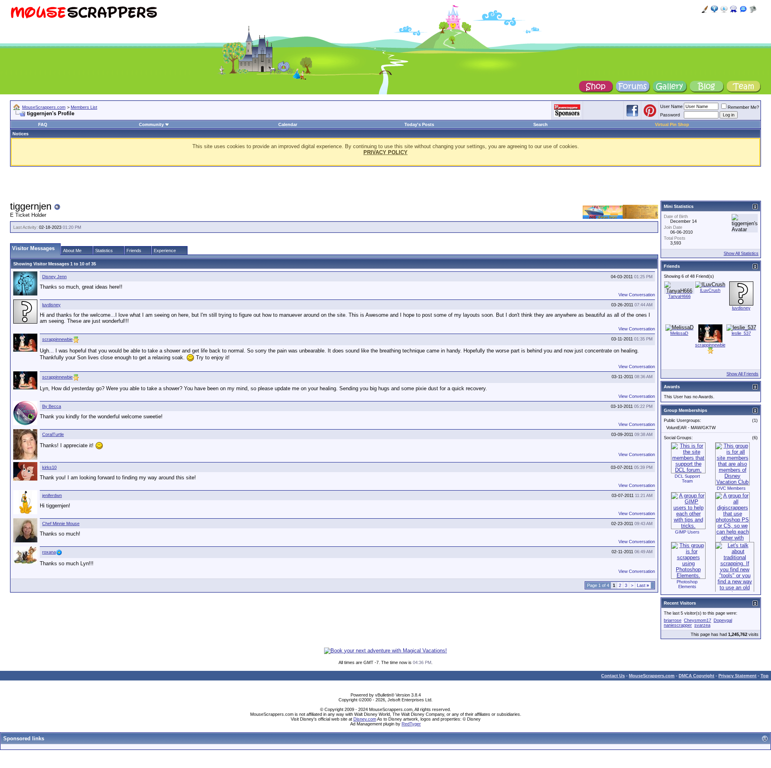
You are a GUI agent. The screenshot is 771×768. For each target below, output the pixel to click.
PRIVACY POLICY (385, 152)
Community (151, 124)
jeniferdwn (52, 495)
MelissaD (679, 333)
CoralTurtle (53, 434)
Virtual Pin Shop (672, 124)
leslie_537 (741, 333)
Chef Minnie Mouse (61, 523)
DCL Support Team (687, 478)
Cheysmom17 (697, 620)
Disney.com (364, 719)
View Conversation (636, 294)
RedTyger (411, 723)
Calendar (287, 124)
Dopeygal (723, 620)
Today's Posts (419, 124)
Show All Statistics (741, 253)
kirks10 (49, 467)
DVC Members (731, 488)
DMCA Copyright (696, 675)
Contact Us (613, 675)
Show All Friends (742, 373)
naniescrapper (678, 625)
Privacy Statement (737, 675)
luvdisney (51, 304)
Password (670, 114)
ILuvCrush (710, 290)
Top (765, 675)
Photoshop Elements (687, 584)
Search (540, 124)
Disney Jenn (54, 276)
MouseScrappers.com (43, 107)
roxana (49, 552)
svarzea (702, 625)
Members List (84, 107)
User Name (671, 106)
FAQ (42, 124)
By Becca (51, 406)
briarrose (672, 620)
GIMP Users (687, 532)
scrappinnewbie (57, 339)
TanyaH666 (679, 296)
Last (643, 585)
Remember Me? (743, 107)
